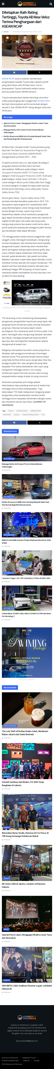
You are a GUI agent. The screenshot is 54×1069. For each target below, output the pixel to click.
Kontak (36, 1060)
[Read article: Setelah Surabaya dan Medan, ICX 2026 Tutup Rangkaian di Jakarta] (27, 761)
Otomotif (7, 415)
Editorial (26, 1060)
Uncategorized (10, 726)
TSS (43, 415)
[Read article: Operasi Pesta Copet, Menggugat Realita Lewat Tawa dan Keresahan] (27, 914)
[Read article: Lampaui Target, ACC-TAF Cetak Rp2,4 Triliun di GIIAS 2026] (27, 562)
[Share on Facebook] (14, 72)
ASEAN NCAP (8, 78)
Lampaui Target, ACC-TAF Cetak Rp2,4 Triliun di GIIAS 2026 (26, 578)
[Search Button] (51, 4)
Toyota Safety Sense (30, 415)
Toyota (16, 415)
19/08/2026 (6, 941)
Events (7, 776)
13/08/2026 (6, 546)
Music (6, 929)
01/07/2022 (17, 31)
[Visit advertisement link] (27, 652)
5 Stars (11, 411)
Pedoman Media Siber (10, 1060)
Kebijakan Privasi (29, 1058)
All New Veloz (44, 100)
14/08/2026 (6, 508)
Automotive (9, 459)
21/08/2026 (6, 738)
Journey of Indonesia (10, 1058)
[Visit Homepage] (27, 4)
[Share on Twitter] (39, 72)
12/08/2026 (6, 582)
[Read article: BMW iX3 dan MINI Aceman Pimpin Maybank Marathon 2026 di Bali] (27, 524)
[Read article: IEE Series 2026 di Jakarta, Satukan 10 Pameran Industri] (27, 863)
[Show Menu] (3, 4)
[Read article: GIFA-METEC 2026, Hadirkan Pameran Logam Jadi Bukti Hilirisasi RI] (27, 965)
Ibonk (6, 31)
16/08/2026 (6, 470)
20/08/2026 (6, 840)
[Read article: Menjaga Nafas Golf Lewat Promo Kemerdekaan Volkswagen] (27, 448)
